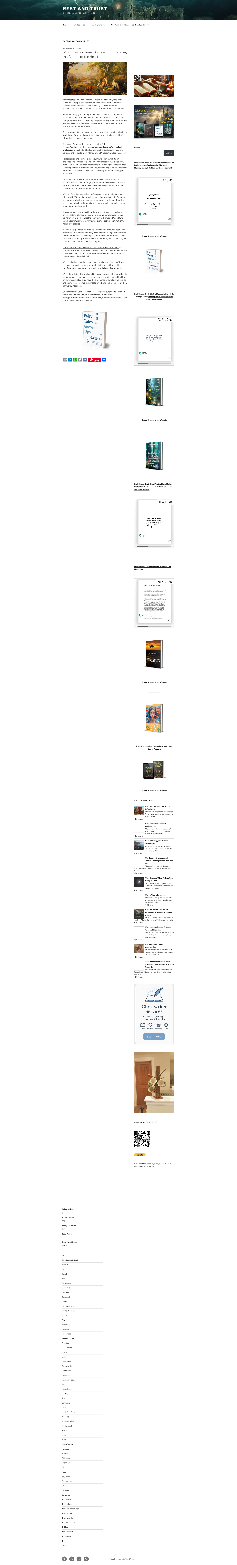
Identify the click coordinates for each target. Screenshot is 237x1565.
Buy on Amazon (148, 420)
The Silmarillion (68, 1518)
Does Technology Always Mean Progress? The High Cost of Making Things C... (159, 964)
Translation (66, 1536)
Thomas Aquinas (68, 1522)
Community (66, 1297)
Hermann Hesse (68, 1380)
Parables (65, 1449)
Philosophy (66, 1458)
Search (137, 147)
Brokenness (66, 1283)
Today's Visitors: (69, 1226)
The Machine (67, 1513)
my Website (162, 236)
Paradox (65, 1453)
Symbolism (66, 1499)
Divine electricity (68, 1311)
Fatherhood (66, 1334)
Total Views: (67, 1234)
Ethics (64, 1320)
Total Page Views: (69, 1242)
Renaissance (67, 1481)
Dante (64, 1301)
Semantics (66, 1490)
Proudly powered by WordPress (121, 1559)
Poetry (64, 1472)
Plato (64, 1467)
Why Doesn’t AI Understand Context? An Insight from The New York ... (159, 861)
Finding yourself (68, 1338)
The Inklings (66, 1504)
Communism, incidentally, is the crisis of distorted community (91, 247)
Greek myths (67, 1366)
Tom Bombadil (67, 1532)
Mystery (65, 1435)
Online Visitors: (68, 1209)
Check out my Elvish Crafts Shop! (147, 1122)
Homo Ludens (67, 1389)
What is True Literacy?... (155, 895)
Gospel (64, 1352)
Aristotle (65, 1265)
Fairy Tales (66, 1329)
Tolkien (65, 1527)
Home (64, 25)
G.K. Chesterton (68, 1348)
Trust (64, 1541)
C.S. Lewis (66, 1288)
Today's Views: (68, 1217)
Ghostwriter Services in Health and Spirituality (130, 25)
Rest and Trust (85, 8)
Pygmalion (66, 1476)
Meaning (65, 1417)
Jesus (64, 1398)
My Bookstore (79, 25)
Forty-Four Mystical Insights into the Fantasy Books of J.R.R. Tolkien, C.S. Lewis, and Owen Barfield (153, 486)
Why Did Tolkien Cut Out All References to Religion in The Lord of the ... (159, 912)
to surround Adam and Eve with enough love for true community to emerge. (94, 295)
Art (63, 1269)
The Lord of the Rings (70, 1509)
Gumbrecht (66, 1371)
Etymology (66, 1325)
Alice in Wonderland (70, 1260)
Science (65, 1486)
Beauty (65, 1274)
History (65, 1384)
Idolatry (65, 1394)
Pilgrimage (66, 1463)
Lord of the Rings (68, 1412)
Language (66, 1403)
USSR (64, 1545)
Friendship (66, 1343)
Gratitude (65, 1357)
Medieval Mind (68, 1421)
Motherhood (67, 1426)
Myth (64, 1440)
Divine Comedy (68, 1306)
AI (63, 1255)
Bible (64, 1278)
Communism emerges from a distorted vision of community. (94, 268)
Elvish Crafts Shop (99, 25)
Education (66, 1315)
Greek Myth (66, 1361)
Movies (65, 1430)
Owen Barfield (67, 1444)
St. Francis (66, 1495)
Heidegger (66, 1375)
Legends (65, 1407)
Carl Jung (65, 1292)
